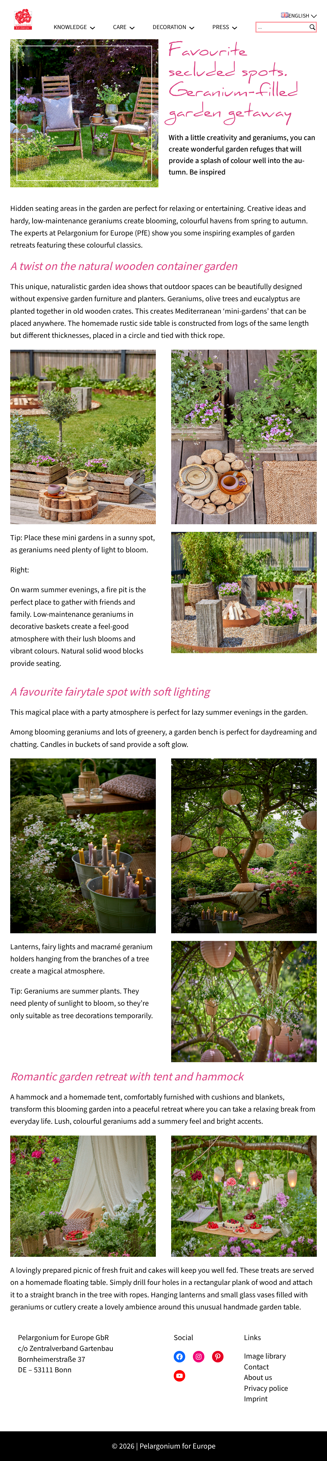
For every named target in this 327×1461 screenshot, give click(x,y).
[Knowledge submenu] (92, 27)
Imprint (256, 1399)
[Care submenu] (132, 27)
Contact (256, 1367)
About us (258, 1377)
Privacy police (266, 1388)
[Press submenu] (235, 27)
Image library (265, 1356)
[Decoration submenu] (192, 27)
